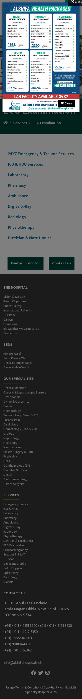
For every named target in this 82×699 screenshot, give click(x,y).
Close (68, 103)
